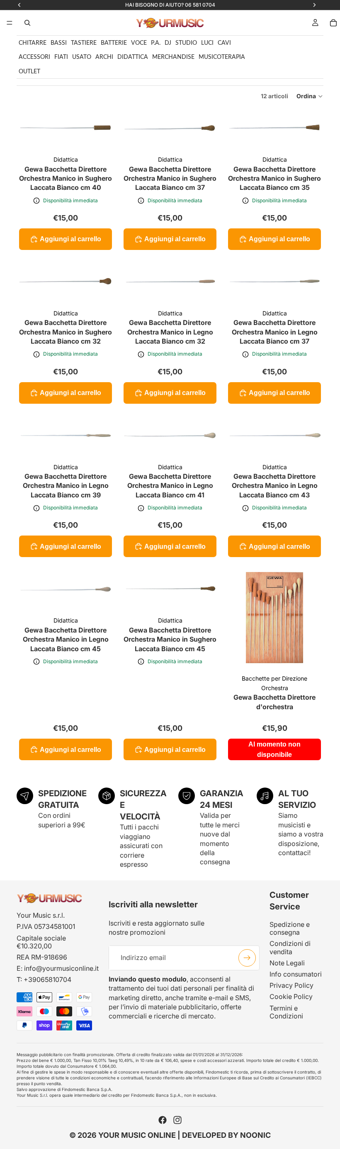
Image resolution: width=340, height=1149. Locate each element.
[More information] (36, 200)
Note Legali (287, 963)
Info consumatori (296, 974)
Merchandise (173, 57)
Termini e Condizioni (286, 1012)
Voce (139, 43)
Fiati (61, 57)
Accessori (34, 57)
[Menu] (9, 22)
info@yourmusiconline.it (61, 969)
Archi (104, 57)
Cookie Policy (291, 997)
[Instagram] (177, 1120)
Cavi (224, 43)
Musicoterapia (222, 57)
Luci (207, 43)
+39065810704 (47, 980)
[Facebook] (163, 1120)
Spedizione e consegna (290, 928)
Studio (186, 43)
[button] (309, 96)
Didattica (132, 57)
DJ (168, 43)
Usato (81, 57)
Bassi (59, 43)
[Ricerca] (27, 23)
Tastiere (84, 43)
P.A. (155, 43)
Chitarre (32, 43)
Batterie (114, 43)
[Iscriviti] (247, 958)
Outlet (29, 72)
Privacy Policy (291, 985)
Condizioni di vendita (290, 948)
